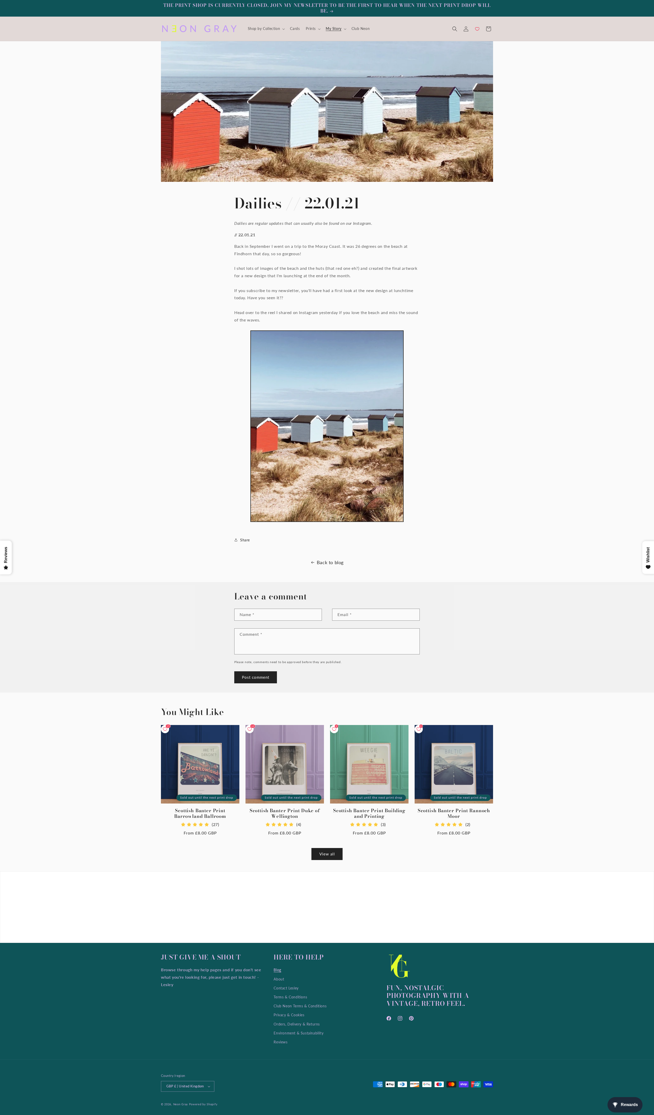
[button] (266, 29)
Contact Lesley (286, 988)
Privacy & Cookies (289, 1015)
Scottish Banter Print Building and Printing (369, 813)
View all (327, 854)
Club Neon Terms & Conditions (300, 1006)
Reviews (280, 1042)
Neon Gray (180, 1104)
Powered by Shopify (203, 1104)
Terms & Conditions (290, 997)
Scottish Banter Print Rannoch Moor (454, 813)
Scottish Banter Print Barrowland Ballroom (200, 813)
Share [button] (245, 540)
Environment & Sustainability (298, 1033)
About (279, 979)
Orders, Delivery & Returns (297, 1024)
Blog (277, 970)
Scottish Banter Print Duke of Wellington (285, 813)
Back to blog (330, 562)
